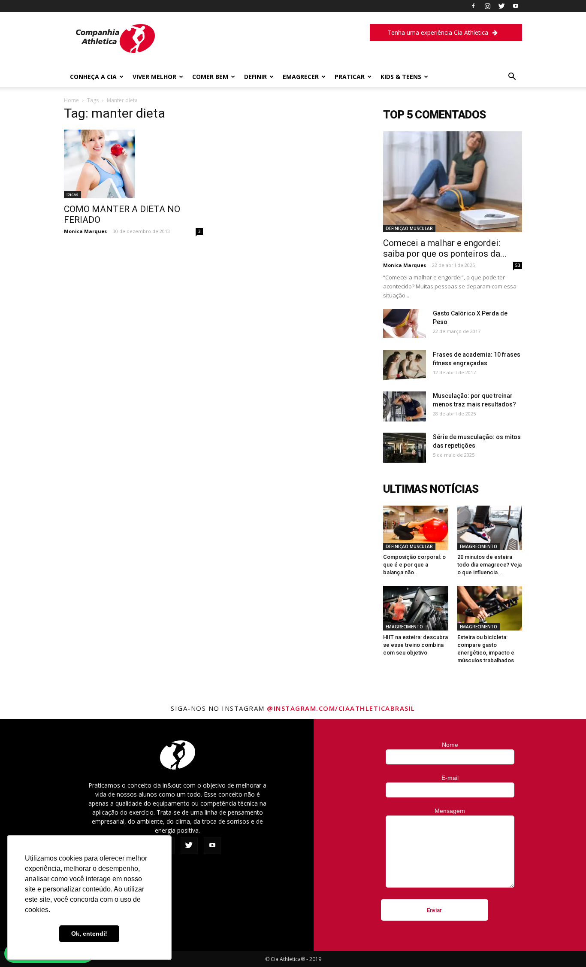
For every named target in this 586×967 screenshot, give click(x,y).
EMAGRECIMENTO (478, 546)
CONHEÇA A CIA (93, 77)
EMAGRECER (301, 77)
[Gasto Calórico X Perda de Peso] (404, 323)
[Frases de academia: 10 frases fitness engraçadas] (404, 365)
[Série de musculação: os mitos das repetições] (404, 448)
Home (71, 100)
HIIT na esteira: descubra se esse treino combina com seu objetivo (415, 645)
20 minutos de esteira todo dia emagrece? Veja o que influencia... (489, 565)
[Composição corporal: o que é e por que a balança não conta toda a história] (415, 528)
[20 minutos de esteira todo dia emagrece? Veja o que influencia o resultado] (490, 528)
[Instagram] (487, 6)
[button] (511, 77)
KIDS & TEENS (401, 77)
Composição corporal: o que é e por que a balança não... (414, 565)
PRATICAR (350, 77)
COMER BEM (210, 77)
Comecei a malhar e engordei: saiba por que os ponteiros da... (445, 248)
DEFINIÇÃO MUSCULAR (409, 228)
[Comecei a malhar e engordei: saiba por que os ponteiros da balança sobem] (452, 181)
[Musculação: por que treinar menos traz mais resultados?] (404, 406)
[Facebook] (473, 6)
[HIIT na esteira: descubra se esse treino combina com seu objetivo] (415, 608)
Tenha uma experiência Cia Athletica (437, 32)
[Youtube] (515, 6)
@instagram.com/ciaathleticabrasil (341, 708)
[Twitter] (501, 6)
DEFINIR (255, 77)
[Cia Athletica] (115, 51)
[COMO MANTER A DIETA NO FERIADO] (133, 164)
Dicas (72, 194)
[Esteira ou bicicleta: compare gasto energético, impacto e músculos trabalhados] (490, 608)
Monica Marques (85, 231)
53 (517, 265)
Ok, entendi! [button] (89, 933)
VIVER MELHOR (154, 77)
